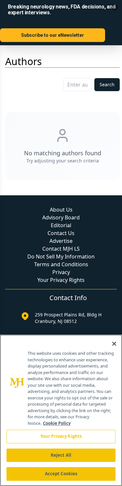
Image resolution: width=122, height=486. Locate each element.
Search (107, 84)
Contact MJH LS (61, 248)
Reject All (61, 455)
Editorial (61, 225)
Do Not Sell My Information (61, 256)
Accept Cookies (61, 474)
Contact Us (61, 233)
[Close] (114, 344)
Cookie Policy (57, 423)
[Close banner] (115, 7)
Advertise (61, 240)
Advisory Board (61, 217)
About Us (61, 209)
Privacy (61, 272)
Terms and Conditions (61, 264)
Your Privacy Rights (61, 280)
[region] (61, 410)
